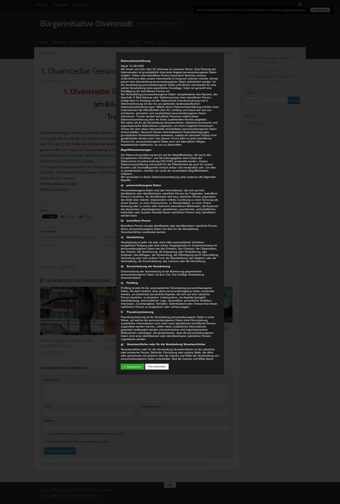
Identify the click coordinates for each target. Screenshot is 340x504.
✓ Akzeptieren (132, 366)
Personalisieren (157, 366)
